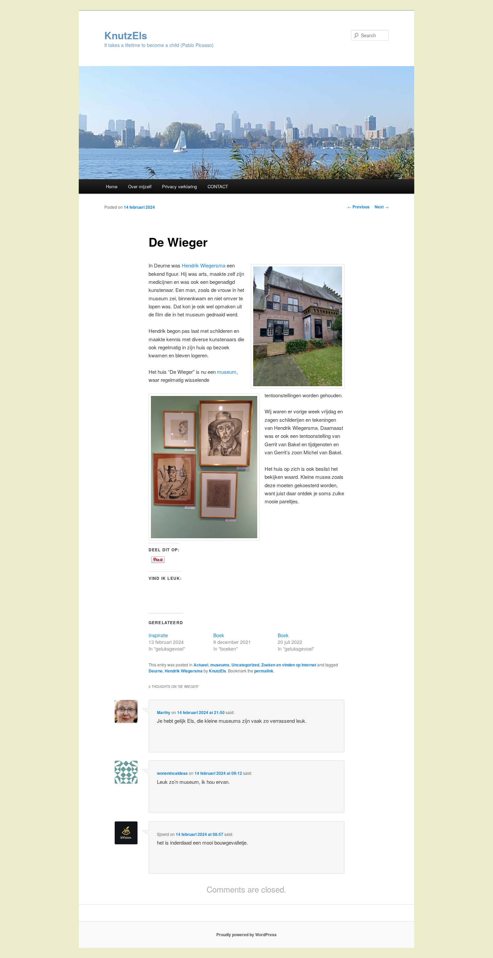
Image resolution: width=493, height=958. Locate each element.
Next (382, 207)
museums (219, 665)
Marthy (163, 712)
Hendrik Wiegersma (203, 265)
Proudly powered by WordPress (246, 934)
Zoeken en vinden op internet (288, 665)
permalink (263, 671)
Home (111, 186)
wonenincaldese (172, 773)
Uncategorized (245, 665)
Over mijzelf (140, 186)
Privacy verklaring (179, 186)
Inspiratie (158, 635)
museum (226, 371)
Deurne (156, 671)
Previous (358, 207)
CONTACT (218, 186)
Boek (218, 635)
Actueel (201, 665)
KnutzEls (125, 35)
